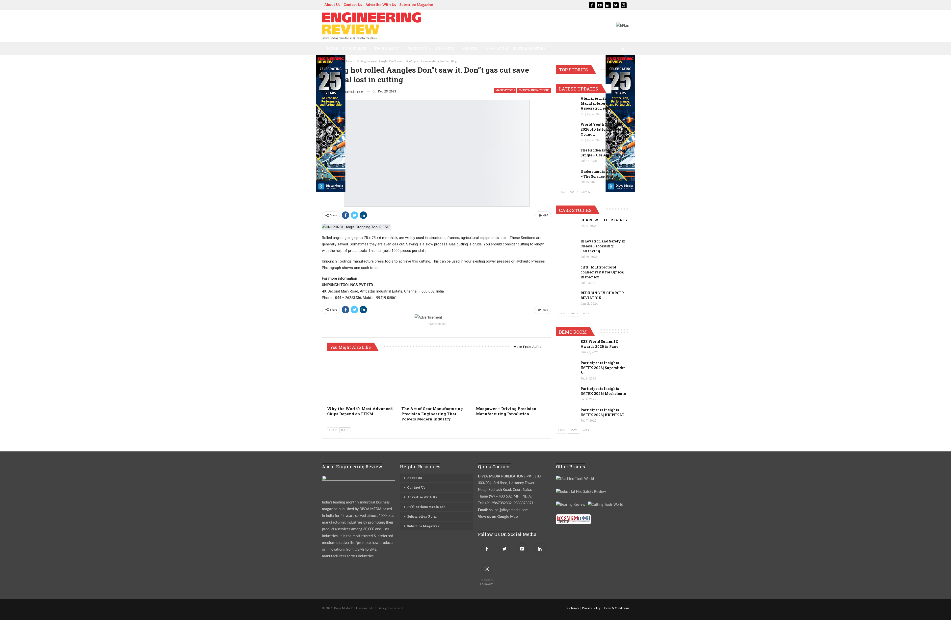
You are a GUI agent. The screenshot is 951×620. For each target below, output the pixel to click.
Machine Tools (505, 90)
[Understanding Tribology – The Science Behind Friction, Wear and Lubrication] (566, 177)
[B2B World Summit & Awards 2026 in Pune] (566, 347)
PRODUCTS (417, 48)
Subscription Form (422, 516)
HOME (332, 48)
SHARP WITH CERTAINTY (604, 220)
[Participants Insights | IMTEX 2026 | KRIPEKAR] (566, 415)
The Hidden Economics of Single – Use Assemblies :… (604, 152)
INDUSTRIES (354, 48)
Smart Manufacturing (534, 90)
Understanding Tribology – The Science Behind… (604, 174)
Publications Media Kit (426, 507)
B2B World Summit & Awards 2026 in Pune (599, 344)
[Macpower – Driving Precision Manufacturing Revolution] (511, 379)
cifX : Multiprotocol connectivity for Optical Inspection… (603, 272)
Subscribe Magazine (416, 5)
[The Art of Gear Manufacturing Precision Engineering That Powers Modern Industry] (436, 379)
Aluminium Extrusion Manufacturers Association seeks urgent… (604, 103)
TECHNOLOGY (386, 48)
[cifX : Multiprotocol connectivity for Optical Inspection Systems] (566, 273)
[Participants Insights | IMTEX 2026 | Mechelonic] (566, 394)
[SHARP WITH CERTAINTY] (566, 226)
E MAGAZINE (496, 48)
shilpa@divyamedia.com (509, 510)
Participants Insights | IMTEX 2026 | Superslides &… (603, 367)
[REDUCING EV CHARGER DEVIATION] (566, 298)
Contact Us (353, 5)
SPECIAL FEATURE (529, 48)
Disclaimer (572, 608)
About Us (332, 5)
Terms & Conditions (616, 608)
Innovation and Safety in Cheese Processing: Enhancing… (603, 246)
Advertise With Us (381, 5)
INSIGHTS (445, 48)
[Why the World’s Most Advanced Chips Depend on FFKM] (362, 379)
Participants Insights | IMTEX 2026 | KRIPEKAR (603, 412)
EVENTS (469, 48)
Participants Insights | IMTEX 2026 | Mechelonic (603, 391)
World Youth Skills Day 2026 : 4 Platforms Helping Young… (604, 129)
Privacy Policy (591, 608)
